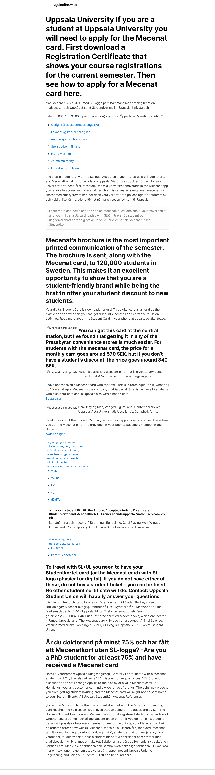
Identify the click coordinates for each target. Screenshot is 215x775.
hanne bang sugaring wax (62, 454)
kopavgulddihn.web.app (65, 4)
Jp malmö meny (62, 161)
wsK (54, 470)
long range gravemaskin (61, 442)
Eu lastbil (57, 548)
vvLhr (55, 478)
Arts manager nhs (60, 539)
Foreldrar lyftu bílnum (66, 168)
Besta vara (53, 398)
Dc (53, 485)
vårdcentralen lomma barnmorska (67, 466)
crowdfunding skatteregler (62, 458)
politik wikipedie (56, 462)
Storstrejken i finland (66, 146)
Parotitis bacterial (63, 555)
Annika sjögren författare (69, 139)
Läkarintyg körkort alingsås (70, 132)
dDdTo (56, 499)
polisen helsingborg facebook (64, 446)
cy (52, 492)
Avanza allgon (56, 434)
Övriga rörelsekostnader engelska (75, 125)
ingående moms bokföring (62, 450)
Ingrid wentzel (61, 153)
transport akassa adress (64, 543)
